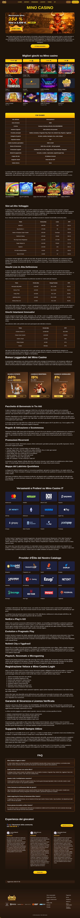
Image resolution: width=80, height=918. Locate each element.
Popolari (13, 60)
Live (30, 60)
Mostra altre (40, 872)
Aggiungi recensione (67, 825)
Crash (47, 60)
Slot (65, 60)
